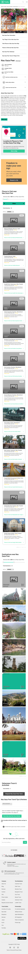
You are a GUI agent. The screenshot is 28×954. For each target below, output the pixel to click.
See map (15, 257)
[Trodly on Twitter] (17, 947)
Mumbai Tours (18, 889)
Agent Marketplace (19, 914)
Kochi (3, 922)
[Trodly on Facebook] (10, 947)
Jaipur (3, 919)
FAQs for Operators (19, 919)
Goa (3, 925)
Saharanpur (15, 6)
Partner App (17, 922)
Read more (6, 235)
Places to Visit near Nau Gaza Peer (10, 47)
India (5, 6)
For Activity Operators (20, 909)
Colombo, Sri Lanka (6, 909)
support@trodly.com (10, 865)
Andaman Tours (18, 900)
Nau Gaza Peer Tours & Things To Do (10, 55)
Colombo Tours (18, 883)
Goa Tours (17, 894)
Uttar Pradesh (9, 6)
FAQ (3, 894)
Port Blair (4, 928)
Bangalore (4, 914)
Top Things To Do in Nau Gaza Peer (10, 39)
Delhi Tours (17, 886)
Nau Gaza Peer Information (8, 35)
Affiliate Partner (18, 911)
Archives (6, 30)
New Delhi (4, 911)
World (2, 6)
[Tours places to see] (5, 2)
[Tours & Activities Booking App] (14, 938)
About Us (4, 883)
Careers (3, 900)
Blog (3, 886)
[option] (14, 21)
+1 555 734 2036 (15, 866)
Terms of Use (10, 950)
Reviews (3, 889)
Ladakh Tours (18, 902)
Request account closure (7, 902)
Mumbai (3, 917)
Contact (3, 891)
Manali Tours (18, 897)
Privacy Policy (18, 950)
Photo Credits (5, 897)
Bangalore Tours (19, 891)
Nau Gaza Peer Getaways (8, 51)
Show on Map (14, 151)
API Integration (18, 917)
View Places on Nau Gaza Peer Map (10, 43)
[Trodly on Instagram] (14, 947)
